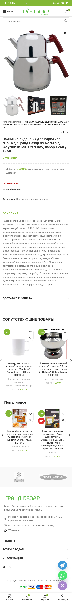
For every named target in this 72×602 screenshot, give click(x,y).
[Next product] (67, 132)
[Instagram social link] (54, 3)
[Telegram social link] (67, 3)
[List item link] (36, 530)
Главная (7, 122)
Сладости (15, 446)
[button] (30, 338)
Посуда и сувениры (26, 198)
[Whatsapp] (62, 575)
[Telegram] (62, 565)
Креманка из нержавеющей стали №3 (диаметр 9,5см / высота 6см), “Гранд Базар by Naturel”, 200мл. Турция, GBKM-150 (53, 369)
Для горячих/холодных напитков (18, 381)
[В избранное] (30, 332)
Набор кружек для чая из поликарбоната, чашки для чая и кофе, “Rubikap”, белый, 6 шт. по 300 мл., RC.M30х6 (19, 369)
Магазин (17, 122)
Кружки (9, 385)
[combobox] (36, 20)
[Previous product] (61, 132)
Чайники (43, 198)
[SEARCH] (65, 20)
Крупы (52, 452)
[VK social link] (62, 3)
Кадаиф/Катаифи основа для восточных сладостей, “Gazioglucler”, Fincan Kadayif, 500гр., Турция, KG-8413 (19, 437)
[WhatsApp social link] (58, 3)
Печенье (25, 446)
